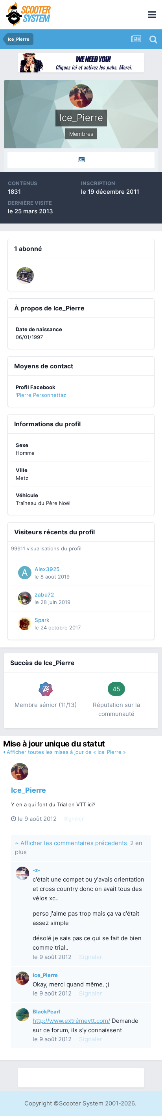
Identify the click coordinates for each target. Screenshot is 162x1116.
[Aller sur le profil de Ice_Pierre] (19, 771)
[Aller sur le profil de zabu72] (24, 598)
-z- (36, 870)
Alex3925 (47, 569)
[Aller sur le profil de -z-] (22, 873)
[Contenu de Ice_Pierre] (81, 160)
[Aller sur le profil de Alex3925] (24, 572)
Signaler (74, 818)
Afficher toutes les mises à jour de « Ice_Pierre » (65, 752)
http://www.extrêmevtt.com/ (71, 1020)
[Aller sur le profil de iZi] (25, 275)
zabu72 (44, 594)
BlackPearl (46, 1011)
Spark (42, 620)
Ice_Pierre (28, 790)
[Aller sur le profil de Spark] (24, 623)
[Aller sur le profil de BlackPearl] (22, 1014)
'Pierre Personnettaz (41, 395)
